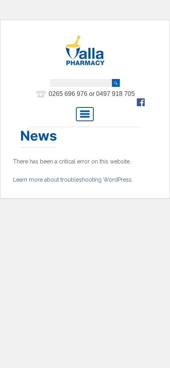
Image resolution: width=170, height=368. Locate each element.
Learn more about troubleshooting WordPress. (73, 179)
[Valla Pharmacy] (85, 50)
